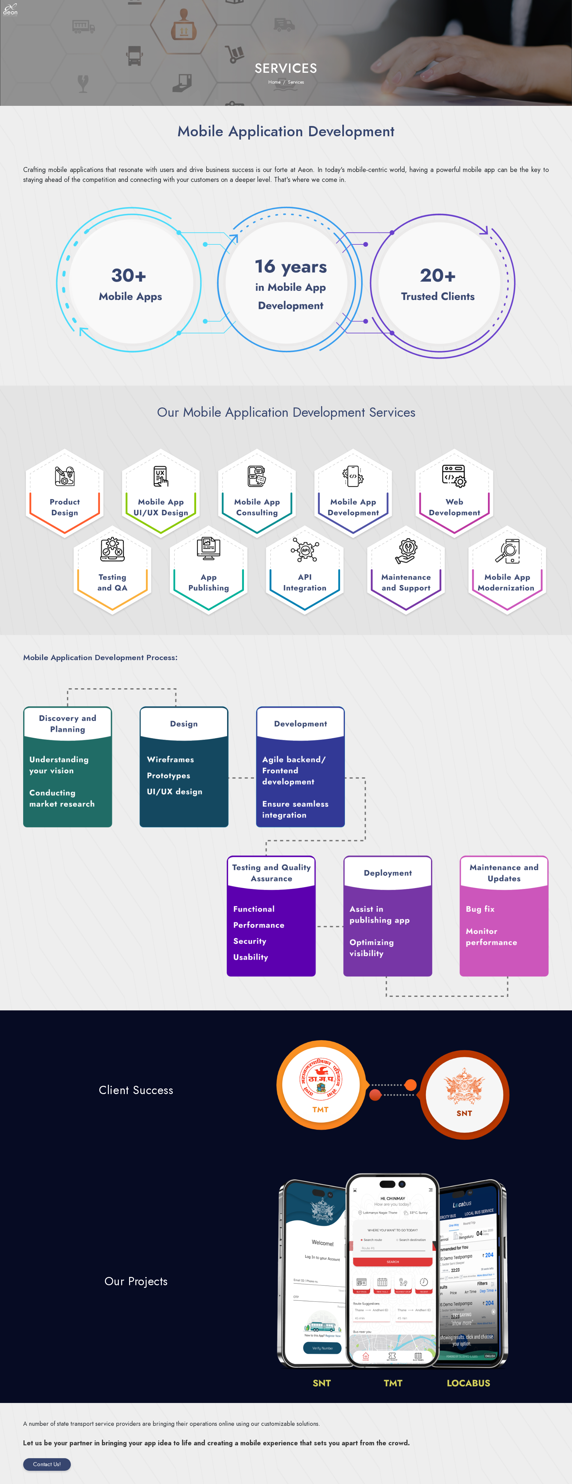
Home (274, 82)
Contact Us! (47, 1464)
